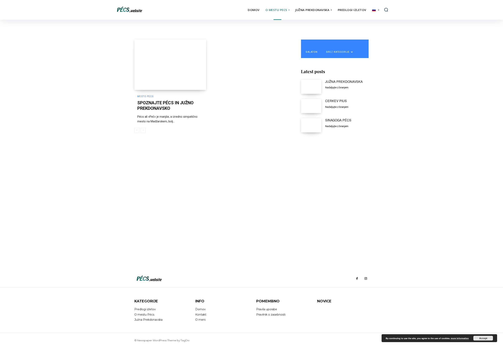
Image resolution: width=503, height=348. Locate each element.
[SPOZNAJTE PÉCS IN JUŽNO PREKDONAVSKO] (170, 65)
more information (460, 338)
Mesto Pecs (145, 96)
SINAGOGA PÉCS (338, 120)
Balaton (312, 52)
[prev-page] (136, 130)
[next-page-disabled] (143, 130)
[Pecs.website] (149, 10)
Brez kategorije (338, 52)
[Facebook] (357, 279)
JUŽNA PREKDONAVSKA (344, 81)
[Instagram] (366, 279)
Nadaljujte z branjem (336, 87)
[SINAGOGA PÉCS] (311, 125)
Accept (483, 338)
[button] (386, 9)
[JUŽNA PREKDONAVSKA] (311, 87)
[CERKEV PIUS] (311, 106)
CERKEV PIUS (336, 101)
